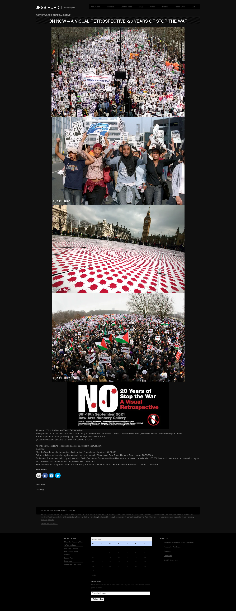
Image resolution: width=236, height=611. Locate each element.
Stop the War (142, 517)
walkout (44, 519)
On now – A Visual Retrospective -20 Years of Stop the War (118, 21)
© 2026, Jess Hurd (170, 560)
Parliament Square (105, 517)
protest (123, 517)
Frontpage (48, 514)
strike (151, 517)
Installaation (188, 514)
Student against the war (163, 517)
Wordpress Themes (171, 542)
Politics (152, 6)
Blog (141, 6)
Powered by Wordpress (172, 547)
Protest (165, 6)
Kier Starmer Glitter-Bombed (71, 553)
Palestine (93, 517)
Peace (116, 517)
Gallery (180, 514)
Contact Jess (126, 6)
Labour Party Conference (68, 559)
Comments (168, 555)
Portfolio (110, 6)
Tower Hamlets (187, 517)
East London (137, 514)
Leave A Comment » (49, 523)
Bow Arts (112, 514)
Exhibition (148, 514)
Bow (106, 514)
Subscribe (98, 599)
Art (193, 6)
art (103, 514)
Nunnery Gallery (82, 517)
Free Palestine (170, 514)
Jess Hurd (47, 7)
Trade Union (180, 6)
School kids (131, 517)
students (177, 517)
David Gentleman (124, 514)
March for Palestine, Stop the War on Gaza (73, 543)
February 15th (158, 514)
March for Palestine (71, 548)
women (51, 519)
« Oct (94, 575)
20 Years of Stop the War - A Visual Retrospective (81, 514)
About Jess (95, 6)
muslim (43, 517)
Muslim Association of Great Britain (61, 517)
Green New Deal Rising (72, 564)
